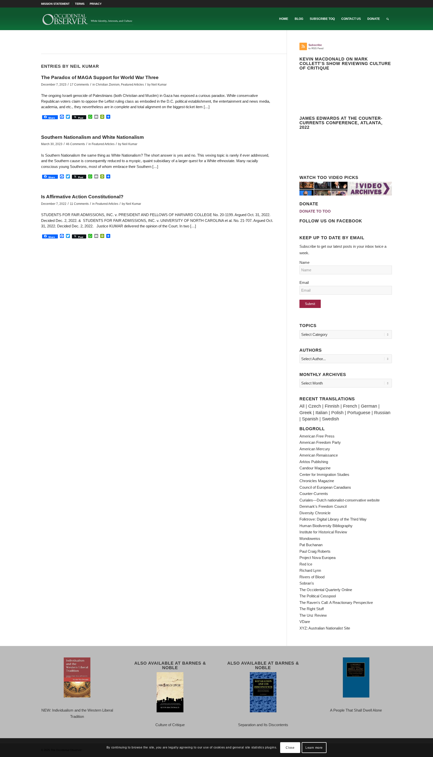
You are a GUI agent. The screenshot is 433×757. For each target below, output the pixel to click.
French (350, 406)
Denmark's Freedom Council (323, 506)
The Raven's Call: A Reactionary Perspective (336, 602)
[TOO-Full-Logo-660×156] (87, 19)
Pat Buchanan (310, 545)
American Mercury (314, 449)
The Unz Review (313, 615)
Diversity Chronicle (315, 513)
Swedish (330, 418)
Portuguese (358, 412)
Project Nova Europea (317, 557)
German (369, 406)
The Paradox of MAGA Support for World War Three (100, 77)
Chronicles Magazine (316, 481)
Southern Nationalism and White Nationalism (92, 137)
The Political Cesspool (317, 596)
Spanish (310, 418)
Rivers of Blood (311, 577)
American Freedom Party (320, 442)
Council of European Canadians (325, 487)
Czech (314, 406)
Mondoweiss (309, 538)
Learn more (314, 747)
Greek (305, 412)
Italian (321, 412)
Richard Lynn (310, 570)
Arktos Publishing (313, 462)
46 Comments (75, 144)
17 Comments (79, 84)
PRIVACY (95, 3)
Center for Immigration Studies (324, 474)
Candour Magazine (315, 468)
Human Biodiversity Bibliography (326, 526)
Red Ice (305, 564)
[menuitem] (56, 4)
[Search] (387, 19)
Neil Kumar (159, 84)
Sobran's (306, 583)
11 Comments (79, 204)
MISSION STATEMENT (55, 3)
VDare (304, 621)
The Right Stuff (311, 609)
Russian (382, 412)
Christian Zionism (108, 84)
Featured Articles (132, 84)
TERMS (79, 3)
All (301, 406)
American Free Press (317, 436)
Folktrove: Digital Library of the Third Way (333, 519)
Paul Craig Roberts (315, 551)
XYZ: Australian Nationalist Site (324, 628)
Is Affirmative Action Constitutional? (82, 196)
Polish (337, 412)
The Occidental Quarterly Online (325, 590)
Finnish (332, 406)
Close (290, 747)
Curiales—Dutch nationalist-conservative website (339, 500)
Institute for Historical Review (323, 532)
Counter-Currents (313, 493)
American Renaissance (318, 455)
